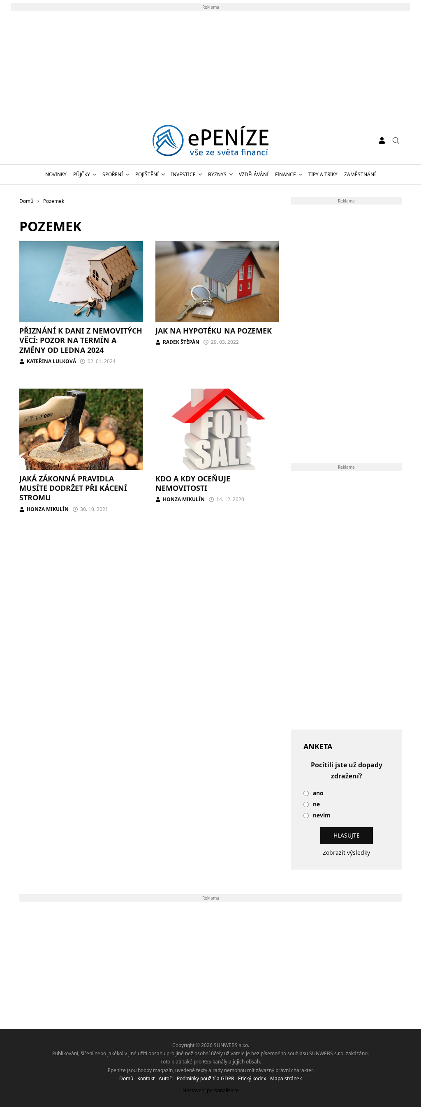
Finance (285, 174)
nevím (322, 815)
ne (316, 804)
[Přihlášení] (382, 140)
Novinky (56, 174)
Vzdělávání (253, 174)
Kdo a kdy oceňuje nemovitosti (192, 483)
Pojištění (147, 174)
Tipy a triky (323, 174)
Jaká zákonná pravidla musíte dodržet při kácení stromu (73, 488)
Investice (183, 174)
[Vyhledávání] (396, 140)
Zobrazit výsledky (346, 852)
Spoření (112, 174)
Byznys (217, 174)
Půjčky (81, 174)
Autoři (166, 1078)
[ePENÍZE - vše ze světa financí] (211, 140)
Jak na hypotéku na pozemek (213, 331)
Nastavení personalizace (211, 1090)
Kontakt (146, 1078)
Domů (126, 1078)
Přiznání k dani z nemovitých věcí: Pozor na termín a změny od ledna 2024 (80, 340)
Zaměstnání (360, 174)
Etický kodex (252, 1078)
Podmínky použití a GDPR (205, 1078)
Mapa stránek (286, 1078)
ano (318, 793)
